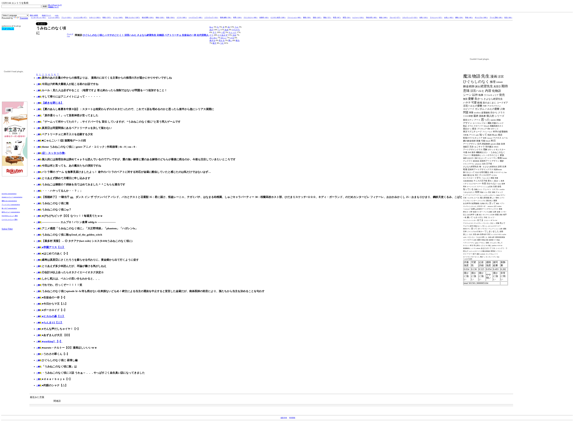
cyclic (57, 15)
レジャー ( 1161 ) (358, 17)
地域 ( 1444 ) (383, 17)
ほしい (224, 38)
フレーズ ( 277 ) (395, 17)
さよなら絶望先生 (147, 35)
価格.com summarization (9, 201)
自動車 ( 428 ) (264, 17)
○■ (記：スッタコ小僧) (50, 153)
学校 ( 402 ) (469, 17)
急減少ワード (46, 15)
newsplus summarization (9, 193)
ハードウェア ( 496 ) (196, 17)
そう (214, 32)
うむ (222, 43)
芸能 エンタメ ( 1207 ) (132, 17)
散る (238, 40)
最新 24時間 (34, 15)
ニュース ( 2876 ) (54, 17)
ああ (226, 30)
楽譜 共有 (284, 417)
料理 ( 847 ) (337, 17)
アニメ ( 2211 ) (66, 17)
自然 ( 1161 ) (423, 17)
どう (211, 35)
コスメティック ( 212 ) (410, 17)
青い (230, 40)
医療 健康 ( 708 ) (225, 17)
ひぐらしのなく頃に (94, 35)
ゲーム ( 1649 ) (118, 17)
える (232, 38)
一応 (223, 32)
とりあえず (223, 35)
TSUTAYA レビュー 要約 (10, 216)
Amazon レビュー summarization (12, 197)
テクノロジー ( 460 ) (251, 17)
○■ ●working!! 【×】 (49, 341)
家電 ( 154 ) (347, 17)
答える (222, 40)
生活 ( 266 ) (508, 17)
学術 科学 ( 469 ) (371, 17)
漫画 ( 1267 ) (317, 17)
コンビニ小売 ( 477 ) (80, 17)
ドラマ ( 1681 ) (182, 17)
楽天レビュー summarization (11, 212)
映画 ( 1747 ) (107, 17)
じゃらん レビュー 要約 (9, 219)
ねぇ (211, 27)
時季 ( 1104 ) (237, 17)
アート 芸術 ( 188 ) (496, 17)
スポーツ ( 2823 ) (95, 17)
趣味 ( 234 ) (459, 17)
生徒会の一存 (189, 35)
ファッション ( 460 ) (294, 17)
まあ (234, 35)
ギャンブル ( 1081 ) (481, 17)
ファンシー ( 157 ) (436, 17)
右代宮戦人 (203, 35)
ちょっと (232, 32)
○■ (38, 77)
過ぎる (212, 40)
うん (236, 27)
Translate (24, 18)
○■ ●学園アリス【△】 (50, 247)
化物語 (161, 35)
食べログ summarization (9, 208)
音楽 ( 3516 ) (170, 17)
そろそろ (236, 30)
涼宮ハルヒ (131, 35)
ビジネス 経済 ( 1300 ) (278, 17)
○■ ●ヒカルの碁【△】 (50, 316)
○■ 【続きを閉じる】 (49, 102)
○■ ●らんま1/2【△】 (49, 322)
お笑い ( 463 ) (449, 17)
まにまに (213, 38)
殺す (214, 43)
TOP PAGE (8, 28)
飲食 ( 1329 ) (160, 17)
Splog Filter (7, 229)
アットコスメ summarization (11, 204)
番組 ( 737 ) (327, 17)
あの (211, 30)
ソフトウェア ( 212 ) (211, 17)
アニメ (69, 34)
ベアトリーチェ (173, 35)
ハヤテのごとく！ (115, 35)
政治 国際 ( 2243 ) (148, 17)
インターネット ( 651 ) (38, 17)
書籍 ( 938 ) (307, 17)
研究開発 (292, 417)
